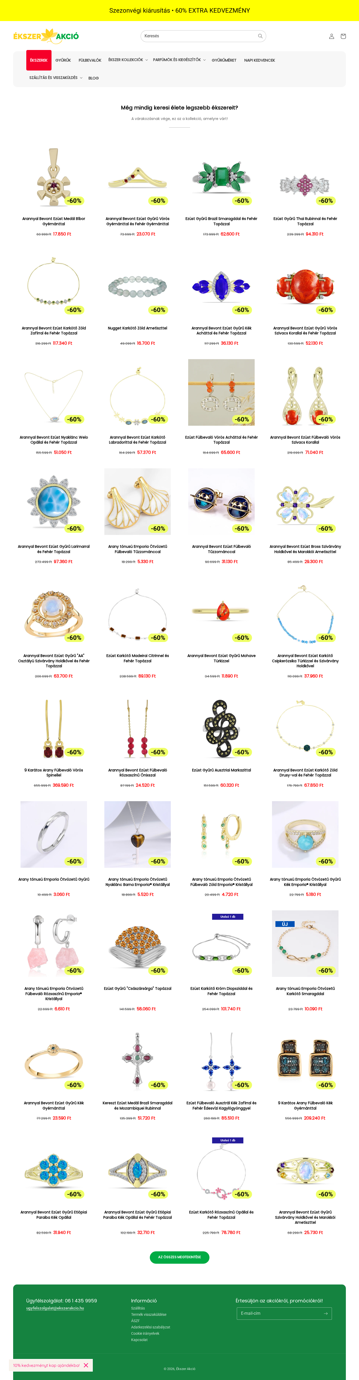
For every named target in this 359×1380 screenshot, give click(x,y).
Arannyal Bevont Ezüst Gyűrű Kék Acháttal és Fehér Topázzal (222, 331)
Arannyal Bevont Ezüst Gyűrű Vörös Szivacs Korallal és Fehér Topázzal (305, 331)
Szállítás (138, 1308)
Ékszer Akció (185, 1369)
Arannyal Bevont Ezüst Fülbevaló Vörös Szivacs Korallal (305, 440)
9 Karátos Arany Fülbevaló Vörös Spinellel (53, 773)
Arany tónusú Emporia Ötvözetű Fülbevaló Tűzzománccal (137, 549)
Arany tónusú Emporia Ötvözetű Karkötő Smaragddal (305, 991)
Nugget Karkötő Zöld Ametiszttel (137, 328)
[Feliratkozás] (326, 1313)
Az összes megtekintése (179, 1256)
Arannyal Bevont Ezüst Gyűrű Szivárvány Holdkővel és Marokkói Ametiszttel (305, 1217)
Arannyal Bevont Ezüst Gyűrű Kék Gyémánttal (54, 1106)
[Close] (86, 1365)
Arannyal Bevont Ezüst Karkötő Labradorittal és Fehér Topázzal (137, 440)
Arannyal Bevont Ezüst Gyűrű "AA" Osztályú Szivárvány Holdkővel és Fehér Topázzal (54, 661)
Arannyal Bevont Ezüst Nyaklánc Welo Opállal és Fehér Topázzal (54, 440)
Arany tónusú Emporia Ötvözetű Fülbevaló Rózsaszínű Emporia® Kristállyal (53, 993)
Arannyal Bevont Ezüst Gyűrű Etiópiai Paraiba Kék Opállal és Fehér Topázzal (137, 1215)
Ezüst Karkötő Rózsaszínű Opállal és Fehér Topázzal (221, 1215)
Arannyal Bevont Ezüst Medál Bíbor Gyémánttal (53, 221)
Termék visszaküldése (148, 1314)
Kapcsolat (139, 1340)
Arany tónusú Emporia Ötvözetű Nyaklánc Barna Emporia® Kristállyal (138, 882)
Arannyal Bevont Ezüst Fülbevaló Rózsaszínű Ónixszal (137, 773)
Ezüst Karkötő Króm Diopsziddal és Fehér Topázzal (222, 991)
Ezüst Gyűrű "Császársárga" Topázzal (137, 988)
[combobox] (203, 36)
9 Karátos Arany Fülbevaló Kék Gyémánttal (305, 1106)
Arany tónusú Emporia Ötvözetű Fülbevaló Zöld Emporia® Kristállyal (222, 882)
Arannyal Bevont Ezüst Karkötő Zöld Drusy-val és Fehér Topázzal (305, 773)
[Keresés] (260, 36)
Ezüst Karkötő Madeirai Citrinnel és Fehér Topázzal (137, 658)
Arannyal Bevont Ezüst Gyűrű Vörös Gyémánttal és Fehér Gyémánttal (138, 221)
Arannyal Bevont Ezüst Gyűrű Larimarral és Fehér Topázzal (54, 549)
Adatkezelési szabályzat (150, 1327)
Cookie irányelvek (145, 1333)
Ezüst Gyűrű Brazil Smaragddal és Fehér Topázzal (221, 221)
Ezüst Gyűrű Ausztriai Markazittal (221, 770)
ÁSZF (135, 1321)
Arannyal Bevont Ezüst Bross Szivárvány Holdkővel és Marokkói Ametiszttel (305, 549)
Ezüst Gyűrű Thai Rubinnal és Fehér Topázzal (305, 221)
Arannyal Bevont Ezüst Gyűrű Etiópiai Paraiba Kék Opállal (53, 1215)
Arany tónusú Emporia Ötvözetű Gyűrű (53, 879)
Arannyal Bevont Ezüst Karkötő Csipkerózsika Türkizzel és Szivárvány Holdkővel (305, 661)
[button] (127, 59)
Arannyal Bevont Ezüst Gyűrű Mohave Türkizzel (221, 658)
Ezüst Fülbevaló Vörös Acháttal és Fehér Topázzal (221, 440)
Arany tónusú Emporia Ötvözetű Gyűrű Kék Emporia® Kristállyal (305, 882)
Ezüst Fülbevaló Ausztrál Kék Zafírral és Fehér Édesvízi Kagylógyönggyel (222, 1106)
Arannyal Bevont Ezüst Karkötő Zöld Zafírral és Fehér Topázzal (54, 331)
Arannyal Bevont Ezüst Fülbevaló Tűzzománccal (221, 549)
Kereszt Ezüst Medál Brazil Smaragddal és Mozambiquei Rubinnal (137, 1106)
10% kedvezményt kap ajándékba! (46, 1365)
